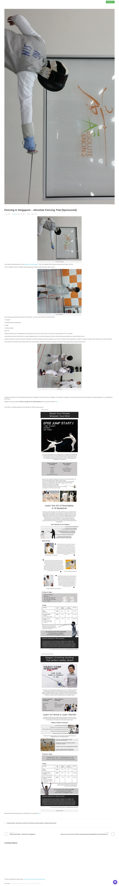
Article (28, 214)
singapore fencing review (50, 823)
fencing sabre (31, 823)
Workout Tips (34, 214)
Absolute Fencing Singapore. (31, 264)
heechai (15, 214)
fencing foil (25, 823)
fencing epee (19, 823)
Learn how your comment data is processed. (34, 879)
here (56, 401)
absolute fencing (11, 823)
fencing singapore (39, 823)
